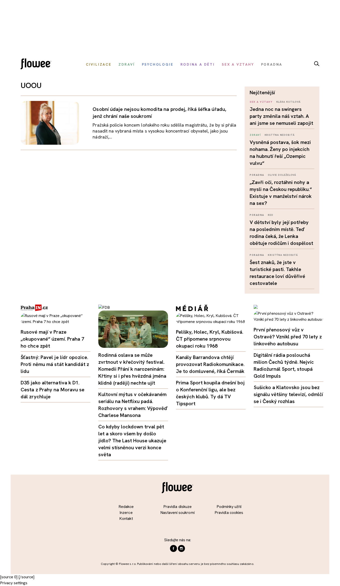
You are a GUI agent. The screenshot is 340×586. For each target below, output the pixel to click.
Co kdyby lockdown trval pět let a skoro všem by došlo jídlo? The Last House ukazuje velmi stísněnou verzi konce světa (132, 440)
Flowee (37, 64)
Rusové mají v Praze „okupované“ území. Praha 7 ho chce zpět (52, 339)
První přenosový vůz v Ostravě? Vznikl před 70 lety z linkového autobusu (288, 336)
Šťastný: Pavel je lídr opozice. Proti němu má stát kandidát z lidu (55, 364)
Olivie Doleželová (282, 175)
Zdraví (255, 134)
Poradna (257, 175)
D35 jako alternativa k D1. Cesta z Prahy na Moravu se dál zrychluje (53, 389)
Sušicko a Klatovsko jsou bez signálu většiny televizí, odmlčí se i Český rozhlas (288, 394)
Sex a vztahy (261, 101)
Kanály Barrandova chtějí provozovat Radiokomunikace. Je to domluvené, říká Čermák (210, 364)
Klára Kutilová (288, 101)
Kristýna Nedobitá (280, 134)
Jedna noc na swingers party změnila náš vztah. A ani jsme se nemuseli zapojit (281, 116)
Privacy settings (13, 583)
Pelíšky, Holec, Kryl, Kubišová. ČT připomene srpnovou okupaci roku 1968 (209, 339)
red (270, 215)
